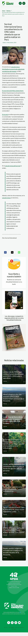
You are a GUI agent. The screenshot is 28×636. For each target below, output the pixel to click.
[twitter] (12, 622)
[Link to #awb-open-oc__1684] (23, 3)
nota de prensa (6, 198)
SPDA (12, 627)
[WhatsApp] (19, 252)
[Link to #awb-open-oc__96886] (20, 3)
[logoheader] (7, 2)
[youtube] (19, 622)
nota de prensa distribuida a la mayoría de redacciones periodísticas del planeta (13, 69)
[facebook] (8, 622)
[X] (12, 252)
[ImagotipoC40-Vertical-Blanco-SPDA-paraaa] (14, 573)
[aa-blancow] (14, 603)
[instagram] (15, 622)
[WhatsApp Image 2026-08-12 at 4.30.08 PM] (14, 324)
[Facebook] (5, 252)
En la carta (5, 114)
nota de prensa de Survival (12, 166)
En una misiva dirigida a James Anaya (12, 90)
